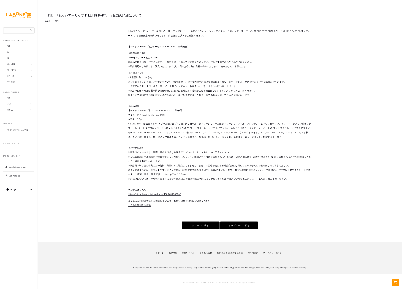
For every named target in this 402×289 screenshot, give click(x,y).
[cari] (31, 30)
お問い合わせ (188, 253)
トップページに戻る (239, 225)
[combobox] (19, 30)
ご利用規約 (252, 253)
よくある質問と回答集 (139, 205)
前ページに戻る (200, 225)
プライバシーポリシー (273, 253)
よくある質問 (206, 253)
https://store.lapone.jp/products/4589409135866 (154, 194)
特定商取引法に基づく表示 (230, 253)
